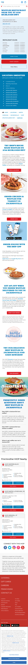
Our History (17, 600)
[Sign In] (22, 2)
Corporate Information (6, 606)
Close (14, 662)
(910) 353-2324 (7, 480)
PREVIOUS (1, 387)
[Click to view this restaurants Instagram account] (14, 547)
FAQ (16, 604)
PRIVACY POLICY (7, 650)
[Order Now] (25, 2)
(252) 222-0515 (7, 531)
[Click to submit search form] (26, 6)
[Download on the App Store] (10, 238)
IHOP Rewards (4, 602)
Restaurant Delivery (5, 600)
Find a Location (14, 170)
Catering (18, 483)
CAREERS (5, 585)
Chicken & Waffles (7, 209)
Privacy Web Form (19, 610)
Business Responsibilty (20, 612)
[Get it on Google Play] (18, 238)
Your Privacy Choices (14, 654)
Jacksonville (14, 115)
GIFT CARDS (6, 582)
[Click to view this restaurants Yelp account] (22, 547)
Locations (13, 112)
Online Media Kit (4, 610)
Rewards (10, 359)
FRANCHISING (7, 589)
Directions (14, 56)
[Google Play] (5, 625)
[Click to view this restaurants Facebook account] (5, 547)
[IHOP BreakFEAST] (14, 386)
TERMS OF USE (10, 636)
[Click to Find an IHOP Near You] (1, 6)
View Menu (14, 67)
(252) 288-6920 (8, 504)
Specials (3, 604)
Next (26, 387)
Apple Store (5, 258)
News (16, 602)
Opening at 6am (9, 465)
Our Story (17, 598)
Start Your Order (14, 312)
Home (6, 112)
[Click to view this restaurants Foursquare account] (18, 547)
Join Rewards (14, 373)
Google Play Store (16, 258)
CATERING (5, 578)
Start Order (14, 61)
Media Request (4, 608)
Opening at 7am (9, 516)
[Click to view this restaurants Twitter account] (9, 547)
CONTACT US (6, 593)
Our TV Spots (18, 606)
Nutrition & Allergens (19, 614)
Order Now (14, 219)
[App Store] (15, 625)
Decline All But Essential (14, 658)
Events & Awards (18, 608)
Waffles (19, 118)
